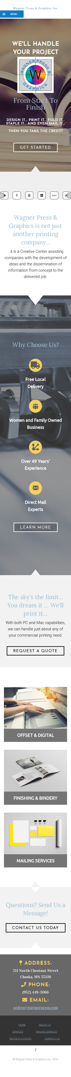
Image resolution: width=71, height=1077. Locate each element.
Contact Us (52, 1038)
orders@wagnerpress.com (35, 1007)
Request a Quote (21, 1038)
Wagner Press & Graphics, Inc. (35, 8)
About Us (45, 1025)
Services (17, 1031)
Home (22, 1025)
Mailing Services (46, 1031)
